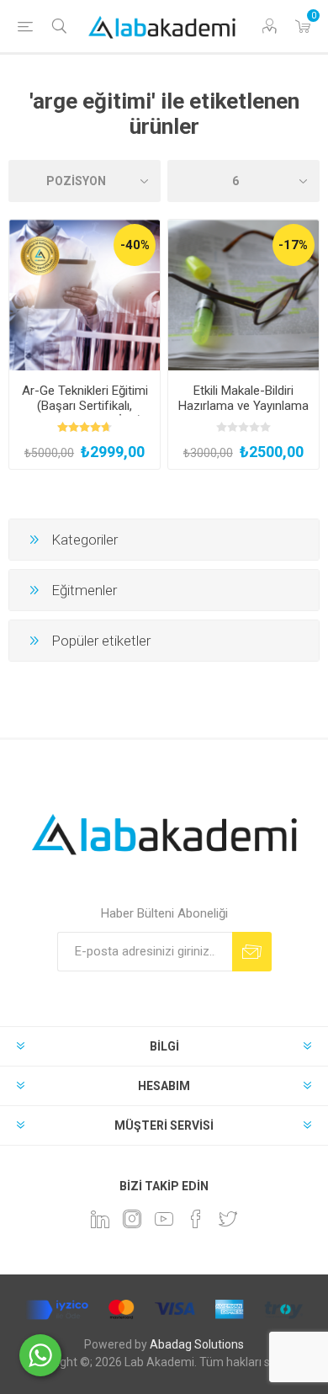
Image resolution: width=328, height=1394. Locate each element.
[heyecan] (227, 1218)
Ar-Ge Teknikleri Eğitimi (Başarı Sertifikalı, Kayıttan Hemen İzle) (85, 405)
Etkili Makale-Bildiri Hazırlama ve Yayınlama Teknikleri (243, 405)
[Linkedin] (100, 1218)
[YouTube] (164, 1218)
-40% (135, 245)
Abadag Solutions (197, 1344)
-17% (293, 245)
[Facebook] (196, 1218)
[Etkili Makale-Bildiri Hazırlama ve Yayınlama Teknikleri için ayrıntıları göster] (243, 295)
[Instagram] (132, 1218)
